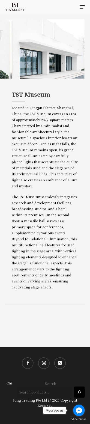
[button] (82, 7)
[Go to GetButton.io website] (79, 419)
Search (50, 383)
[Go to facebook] (79, 410)
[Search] (79, 392)
